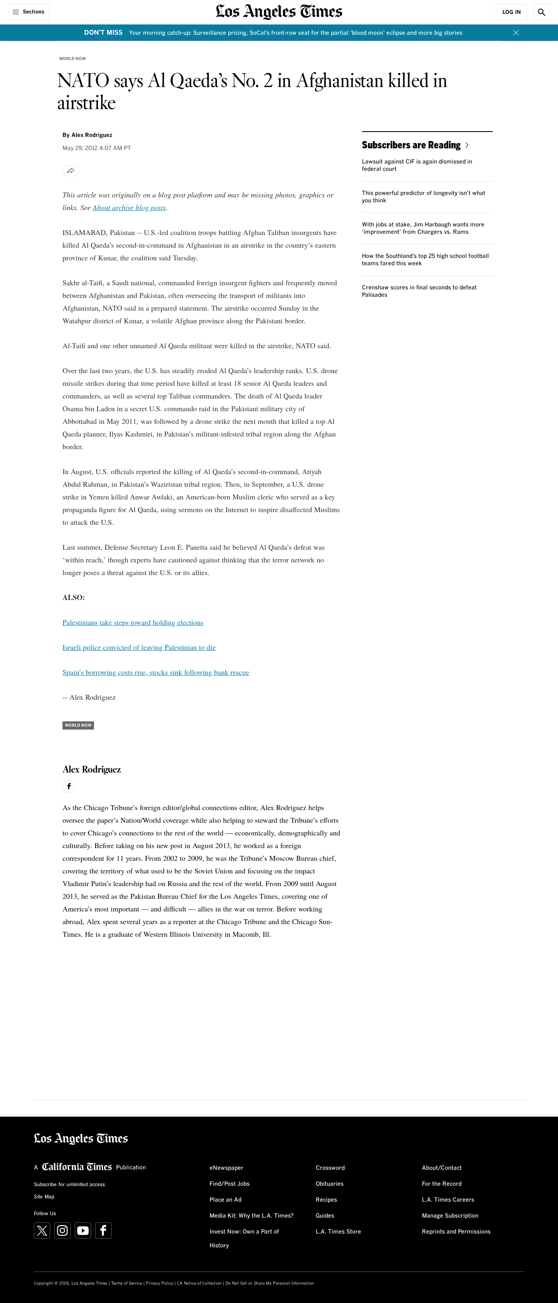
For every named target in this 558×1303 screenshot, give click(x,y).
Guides (325, 1216)
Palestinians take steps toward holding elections (132, 622)
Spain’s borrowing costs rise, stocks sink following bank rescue (155, 672)
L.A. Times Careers (448, 1200)
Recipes (326, 1200)
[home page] (279, 11)
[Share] (71, 170)
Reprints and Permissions (456, 1232)
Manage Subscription (450, 1216)
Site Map (44, 1197)
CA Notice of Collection (199, 1283)
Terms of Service (126, 1283)
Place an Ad (225, 1200)
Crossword (330, 1168)
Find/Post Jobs (230, 1184)
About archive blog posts (129, 207)
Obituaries (330, 1184)
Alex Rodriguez (91, 135)
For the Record (442, 1184)
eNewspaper (226, 1168)
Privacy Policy (159, 1283)
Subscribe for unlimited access (69, 1184)
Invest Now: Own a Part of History (244, 1239)
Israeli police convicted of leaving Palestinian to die (139, 647)
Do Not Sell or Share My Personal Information (269, 1283)
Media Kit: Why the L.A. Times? (252, 1216)
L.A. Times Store (338, 1232)
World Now (72, 59)
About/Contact (442, 1168)
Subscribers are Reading (411, 144)
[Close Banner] (516, 33)
